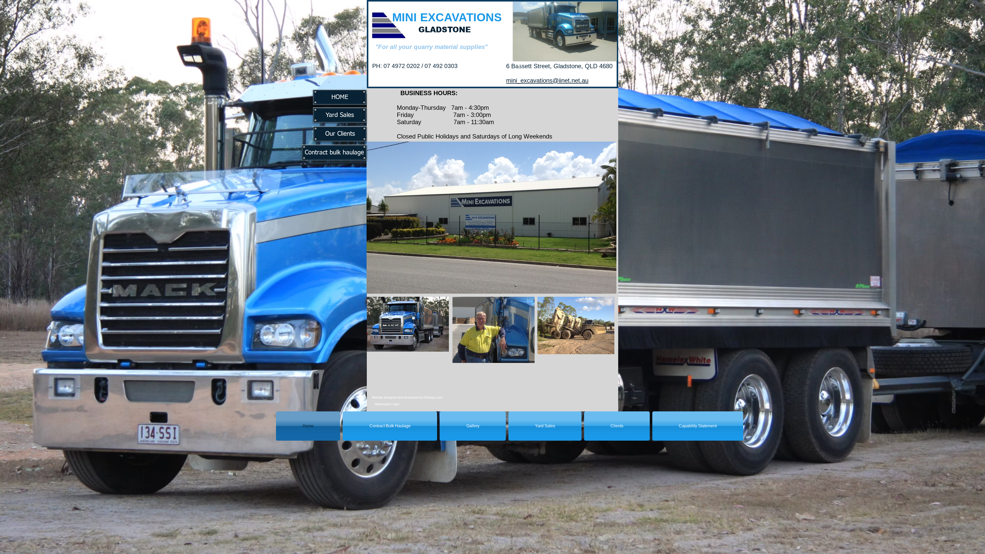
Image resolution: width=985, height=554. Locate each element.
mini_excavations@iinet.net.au (547, 80)
